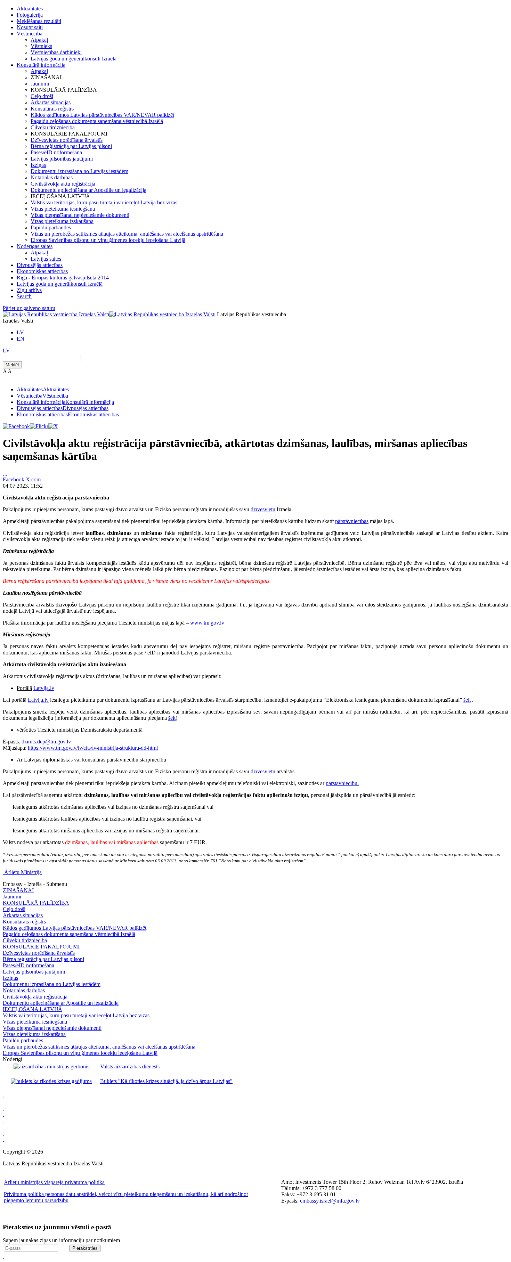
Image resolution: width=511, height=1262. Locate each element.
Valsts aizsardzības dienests (130, 1066)
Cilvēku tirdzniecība (53, 127)
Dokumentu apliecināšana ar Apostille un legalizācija (88, 190)
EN (20, 339)
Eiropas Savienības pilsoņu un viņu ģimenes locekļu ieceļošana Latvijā (108, 240)
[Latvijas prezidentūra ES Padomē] (3, 1145)
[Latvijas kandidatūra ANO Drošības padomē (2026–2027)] (3, 1133)
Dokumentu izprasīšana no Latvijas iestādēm (79, 171)
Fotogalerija (30, 15)
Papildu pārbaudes (51, 227)
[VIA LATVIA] (3, 1139)
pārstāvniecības (351, 521)
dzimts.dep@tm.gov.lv (46, 741)
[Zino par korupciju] (3, 1102)
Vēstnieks (41, 46)
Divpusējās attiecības (40, 265)
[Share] (6, 473)
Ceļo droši (42, 96)
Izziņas (38, 165)
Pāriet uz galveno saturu (29, 308)
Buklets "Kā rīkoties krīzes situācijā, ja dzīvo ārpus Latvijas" (166, 1081)
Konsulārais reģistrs (52, 109)
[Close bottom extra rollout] (3, 1256)
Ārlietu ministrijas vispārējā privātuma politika (54, 1182)
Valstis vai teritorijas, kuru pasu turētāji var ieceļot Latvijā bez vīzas (104, 202)
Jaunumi (40, 84)
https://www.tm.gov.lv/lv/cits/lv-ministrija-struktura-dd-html (93, 748)
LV (20, 332)
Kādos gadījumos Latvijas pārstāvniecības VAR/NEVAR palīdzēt (102, 115)
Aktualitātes (30, 8)
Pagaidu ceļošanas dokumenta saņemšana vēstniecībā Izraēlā (97, 121)
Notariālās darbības (52, 177)
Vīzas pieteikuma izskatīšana (62, 221)
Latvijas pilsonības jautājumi (62, 159)
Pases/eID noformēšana (56, 152)
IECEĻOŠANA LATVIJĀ (32, 1009)
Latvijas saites (46, 259)
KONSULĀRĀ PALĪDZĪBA (36, 903)
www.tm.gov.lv (207, 623)
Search (24, 296)
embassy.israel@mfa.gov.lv (330, 1201)
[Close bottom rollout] (3, 1213)
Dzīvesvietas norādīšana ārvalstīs (67, 140)
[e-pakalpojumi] (3, 1114)
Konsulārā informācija (41, 65)
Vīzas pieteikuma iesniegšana (63, 209)
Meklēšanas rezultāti (39, 21)
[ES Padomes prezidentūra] (3, 1108)
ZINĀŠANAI (18, 890)
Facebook (13, 479)
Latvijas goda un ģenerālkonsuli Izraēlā (73, 59)
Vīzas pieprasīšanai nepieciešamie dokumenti (80, 215)
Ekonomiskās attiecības (42, 271)
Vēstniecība (29, 33)
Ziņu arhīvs (29, 290)
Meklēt (12, 364)
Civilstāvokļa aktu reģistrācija (63, 184)
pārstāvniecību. (342, 783)
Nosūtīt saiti (30, 27)
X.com (33, 479)
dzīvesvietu (263, 509)
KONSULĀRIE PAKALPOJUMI (41, 947)
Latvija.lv (43, 688)
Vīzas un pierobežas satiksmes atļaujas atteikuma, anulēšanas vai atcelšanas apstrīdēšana (127, 234)
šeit (467, 700)
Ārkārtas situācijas (51, 102)
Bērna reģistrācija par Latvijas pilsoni (71, 146)
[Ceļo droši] (3, 1095)
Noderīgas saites (34, 246)
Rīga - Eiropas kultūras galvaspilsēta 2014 (63, 277)
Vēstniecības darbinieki (56, 52)
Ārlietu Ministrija (23, 872)
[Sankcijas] (3, 1120)
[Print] (3, 473)
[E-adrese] (3, 1127)
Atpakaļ (39, 40)
